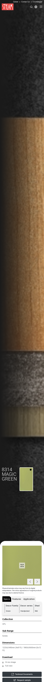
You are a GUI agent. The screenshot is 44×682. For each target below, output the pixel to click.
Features (16, 599)
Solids (5, 636)
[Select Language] (36, 6)
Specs (7, 599)
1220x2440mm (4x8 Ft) (12, 647)
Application (29, 599)
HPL (4, 624)
